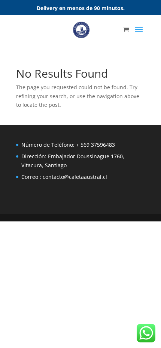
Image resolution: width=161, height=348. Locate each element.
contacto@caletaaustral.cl (75, 176)
